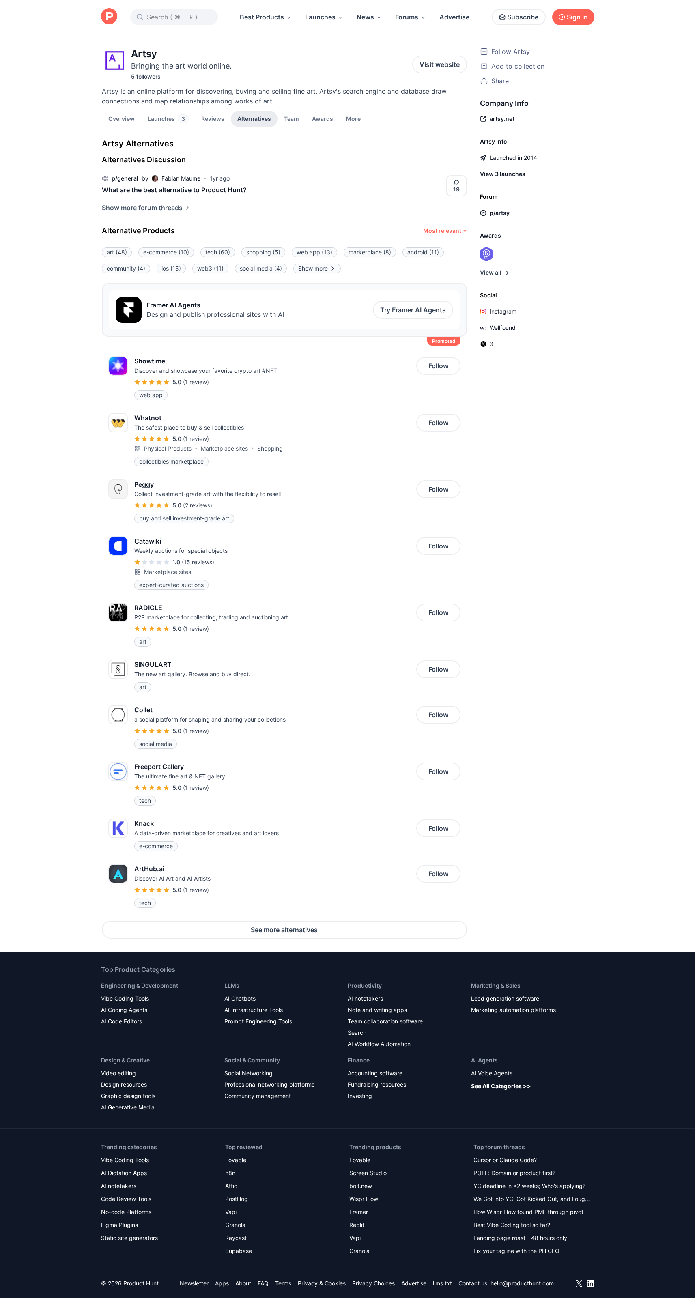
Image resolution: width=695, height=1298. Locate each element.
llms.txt (442, 1283)
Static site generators (129, 1237)
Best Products (262, 17)
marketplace (370, 252)
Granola (235, 1224)
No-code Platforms (126, 1211)
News (365, 17)
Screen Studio (368, 1172)
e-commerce (166, 252)
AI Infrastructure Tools (253, 1009)
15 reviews (198, 562)
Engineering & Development (139, 985)
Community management (257, 1095)
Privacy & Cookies (322, 1283)
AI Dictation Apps (124, 1172)
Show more (313, 268)
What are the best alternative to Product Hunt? (174, 190)
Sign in (577, 17)
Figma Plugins (119, 1224)
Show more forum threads (142, 208)
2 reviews (197, 505)
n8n (230, 1172)
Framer (358, 1211)
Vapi (231, 1211)
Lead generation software (505, 998)
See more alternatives (284, 930)
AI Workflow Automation (379, 1043)
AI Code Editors (121, 1021)
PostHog (236, 1198)
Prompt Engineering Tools (258, 1021)
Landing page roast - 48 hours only (520, 1237)
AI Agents (484, 1060)
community (126, 268)
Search (357, 1032)
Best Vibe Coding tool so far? (511, 1224)
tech (217, 252)
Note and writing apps (377, 1009)
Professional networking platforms (269, 1084)
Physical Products (168, 448)
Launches (320, 17)
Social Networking (248, 1073)
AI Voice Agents (491, 1073)
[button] (353, 118)
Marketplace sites (224, 448)
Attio (231, 1185)
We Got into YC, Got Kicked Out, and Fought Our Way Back (531, 1199)
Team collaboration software (385, 1021)
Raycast (236, 1237)
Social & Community (252, 1060)
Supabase (238, 1250)
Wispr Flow (363, 1198)
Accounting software (375, 1073)
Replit (356, 1224)
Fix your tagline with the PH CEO (516, 1250)
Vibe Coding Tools (125, 998)
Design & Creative (125, 1060)
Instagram (503, 311)
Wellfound (503, 327)
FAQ (263, 1283)
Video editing (118, 1073)
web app (314, 252)
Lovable (235, 1159)
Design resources (124, 1084)
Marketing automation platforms (513, 1009)
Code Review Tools (126, 1198)
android (423, 252)
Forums (406, 17)
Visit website (440, 64)
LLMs (231, 985)
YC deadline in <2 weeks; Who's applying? (529, 1185)
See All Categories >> (501, 1086)
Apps (222, 1283)
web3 (210, 268)
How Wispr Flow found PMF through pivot (528, 1211)
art (117, 252)
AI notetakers (365, 998)
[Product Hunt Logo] (109, 17)
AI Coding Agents (124, 1009)
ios (171, 268)
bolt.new (360, 1185)
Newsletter (194, 1283)
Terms (283, 1283)
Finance (359, 1060)
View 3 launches (502, 173)
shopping (263, 252)
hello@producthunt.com (522, 1283)
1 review (196, 381)
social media (261, 268)
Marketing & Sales (496, 985)
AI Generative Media (128, 1107)
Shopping (270, 448)
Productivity (365, 985)
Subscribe (522, 17)
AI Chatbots (240, 998)
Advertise (454, 17)
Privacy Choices (373, 1283)
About (243, 1283)
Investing (360, 1095)
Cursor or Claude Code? (505, 1159)
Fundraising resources (377, 1084)
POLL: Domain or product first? (514, 1172)
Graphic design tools (128, 1095)
